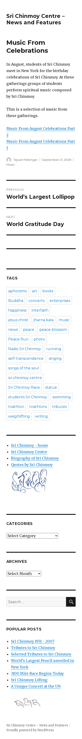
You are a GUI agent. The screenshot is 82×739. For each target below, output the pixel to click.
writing (41, 416)
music (64, 320)
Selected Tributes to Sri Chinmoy (41, 654)
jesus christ (18, 320)
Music (10, 164)
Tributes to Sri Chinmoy (33, 647)
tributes (59, 406)
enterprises (60, 300)
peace (28, 329)
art (34, 291)
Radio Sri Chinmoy (24, 349)
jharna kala (43, 320)
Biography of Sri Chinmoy (35, 458)
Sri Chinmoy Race (24, 387)
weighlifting (19, 416)
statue (51, 387)
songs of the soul (23, 368)
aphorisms (17, 291)
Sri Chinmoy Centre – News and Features (35, 19)
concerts (36, 300)
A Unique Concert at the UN (36, 686)
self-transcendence (26, 358)
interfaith (40, 310)
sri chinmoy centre (25, 378)
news (13, 329)
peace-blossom (53, 329)
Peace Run (18, 339)
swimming (61, 397)
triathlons (38, 406)
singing (55, 358)
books (47, 291)
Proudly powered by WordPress (30, 730)
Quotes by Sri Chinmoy (32, 464)
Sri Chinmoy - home (29, 445)
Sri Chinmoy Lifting (29, 680)
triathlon (16, 406)
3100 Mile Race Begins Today (37, 673)
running (53, 349)
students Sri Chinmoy (27, 397)
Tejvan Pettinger (25, 160)
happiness (17, 310)
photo (39, 339)
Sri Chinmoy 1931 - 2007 (32, 641)
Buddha (15, 300)
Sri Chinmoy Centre (29, 451)
